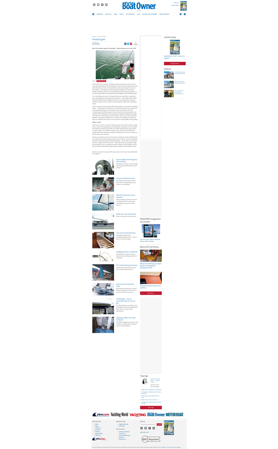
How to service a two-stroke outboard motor (179, 92)
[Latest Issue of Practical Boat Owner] (183, 6)
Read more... (150, 293)
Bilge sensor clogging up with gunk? (151, 389)
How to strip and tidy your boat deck (179, 82)
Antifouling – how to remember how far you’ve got (125, 301)
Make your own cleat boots (126, 214)
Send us (94, 152)
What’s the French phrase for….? (150, 399)
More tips (151, 407)
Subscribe (176, 2)
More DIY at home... (150, 247)
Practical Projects (101, 36)
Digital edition (175, 5)
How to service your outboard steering (180, 72)
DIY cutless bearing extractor (126, 265)
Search (159, 424)
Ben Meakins (95, 43)
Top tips (144, 376)
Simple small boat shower (125, 178)
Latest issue (170, 37)
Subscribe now (144, 432)
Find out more (175, 63)
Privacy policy (170, 447)
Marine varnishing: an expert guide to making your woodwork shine (151, 266)
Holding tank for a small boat (126, 252)
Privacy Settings (177, 447)
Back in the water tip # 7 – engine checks (155, 380)
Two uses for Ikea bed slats (126, 233)
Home (94, 36)
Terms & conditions (161, 447)
